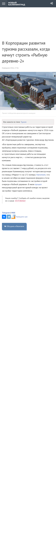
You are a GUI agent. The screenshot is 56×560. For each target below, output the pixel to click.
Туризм (23, 122)
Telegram (6, 213)
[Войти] (51, 3)
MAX (13, 213)
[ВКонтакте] (4, 217)
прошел (38, 184)
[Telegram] (9, 217)
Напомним (41, 174)
